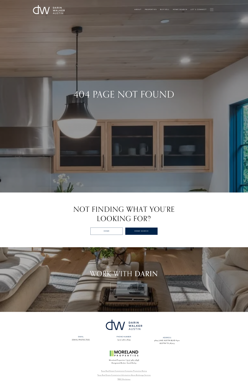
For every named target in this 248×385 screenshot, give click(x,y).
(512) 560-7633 (124, 340)
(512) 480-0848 (132, 360)
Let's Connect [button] (124, 286)
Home (107, 231)
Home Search (141, 231)
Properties (151, 9)
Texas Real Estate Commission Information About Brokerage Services (124, 375)
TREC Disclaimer (124, 379)
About (138, 9)
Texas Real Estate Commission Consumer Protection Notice (124, 371)
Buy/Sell (165, 9)
